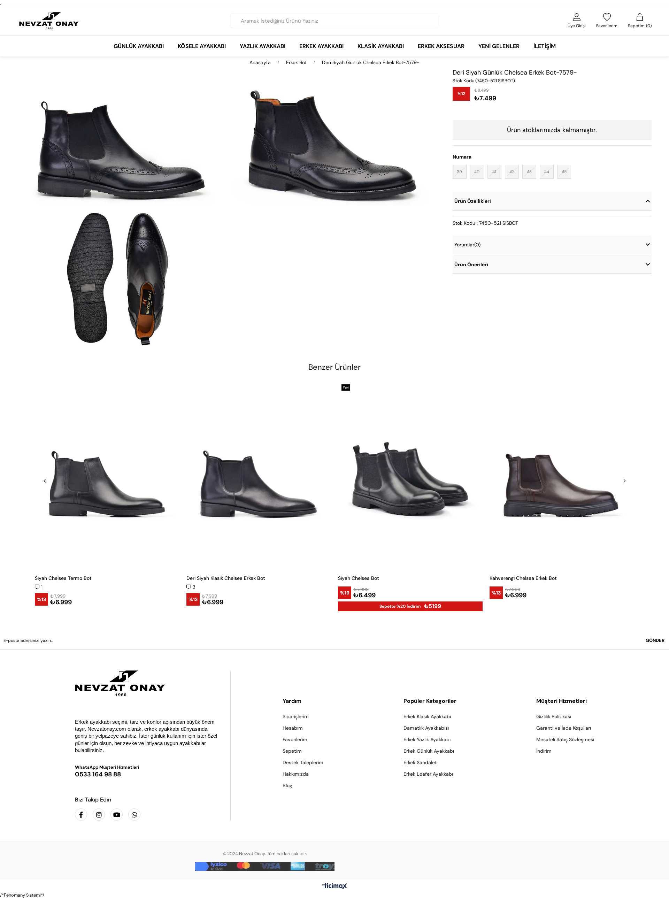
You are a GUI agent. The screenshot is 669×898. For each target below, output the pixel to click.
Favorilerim (295, 739)
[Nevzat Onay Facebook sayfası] (81, 814)
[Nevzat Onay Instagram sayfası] (99, 814)
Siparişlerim (296, 716)
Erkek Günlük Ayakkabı (428, 751)
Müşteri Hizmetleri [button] (561, 701)
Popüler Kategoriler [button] (429, 701)
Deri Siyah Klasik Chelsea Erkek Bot (225, 578)
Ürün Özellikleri (472, 201)
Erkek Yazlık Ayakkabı (427, 739)
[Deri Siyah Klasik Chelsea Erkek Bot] (258, 475)
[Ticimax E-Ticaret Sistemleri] (334, 886)
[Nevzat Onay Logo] (49, 21)
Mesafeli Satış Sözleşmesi (565, 739)
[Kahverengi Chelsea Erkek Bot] (562, 475)
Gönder (655, 640)
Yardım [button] (292, 701)
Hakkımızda (296, 774)
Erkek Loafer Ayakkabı (428, 774)
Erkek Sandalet (420, 762)
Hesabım (293, 728)
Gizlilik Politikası (553, 716)
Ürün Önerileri (471, 264)
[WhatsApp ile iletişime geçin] (134, 814)
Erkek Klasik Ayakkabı (427, 716)
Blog (287, 785)
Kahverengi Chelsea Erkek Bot (523, 578)
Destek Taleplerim (303, 762)
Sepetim (292, 751)
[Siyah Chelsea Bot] (410, 475)
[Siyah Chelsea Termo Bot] (107, 475)
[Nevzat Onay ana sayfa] (147, 683)
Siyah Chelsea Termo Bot (63, 578)
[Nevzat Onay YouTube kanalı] (116, 814)
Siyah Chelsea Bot (358, 578)
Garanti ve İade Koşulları (563, 728)
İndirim (544, 751)
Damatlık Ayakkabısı (426, 728)
